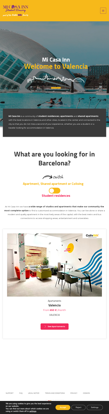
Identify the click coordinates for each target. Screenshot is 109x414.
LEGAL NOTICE (33, 393)
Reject (78, 407)
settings (32, 411)
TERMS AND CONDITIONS (55, 393)
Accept (63, 407)
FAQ (20, 393)
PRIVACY (73, 393)
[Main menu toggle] (103, 11)
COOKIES (86, 393)
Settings (94, 407)
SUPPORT (9, 393)
